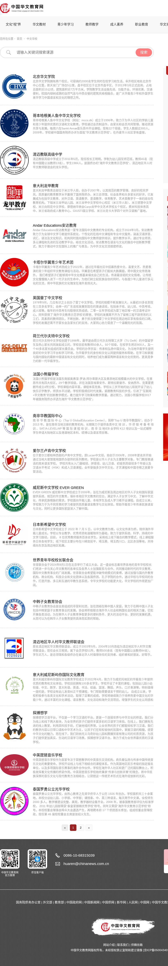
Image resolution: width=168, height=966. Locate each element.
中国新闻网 (92, 902)
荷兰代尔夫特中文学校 (51, 336)
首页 (19, 38)
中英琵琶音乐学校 (47, 755)
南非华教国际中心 (47, 416)
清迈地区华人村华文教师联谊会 (58, 642)
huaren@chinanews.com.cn (86, 864)
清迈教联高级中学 (47, 154)
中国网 (144, 902)
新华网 (121, 902)
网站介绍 (109, 944)
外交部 (47, 902)
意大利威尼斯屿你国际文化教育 (58, 675)
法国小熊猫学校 (46, 374)
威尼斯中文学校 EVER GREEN (58, 488)
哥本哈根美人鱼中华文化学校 (57, 116)
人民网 (133, 902)
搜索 (144, 52)
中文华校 (32, 38)
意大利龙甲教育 (46, 186)
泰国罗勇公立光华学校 (51, 789)
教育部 (59, 902)
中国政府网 (74, 902)
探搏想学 (40, 713)
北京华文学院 (44, 77)
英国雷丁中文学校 (47, 298)
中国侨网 (108, 902)
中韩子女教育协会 (47, 602)
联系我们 (123, 944)
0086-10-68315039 (79, 855)
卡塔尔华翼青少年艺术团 (53, 262)
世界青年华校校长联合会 (53, 560)
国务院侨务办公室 (28, 902)
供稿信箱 (137, 944)
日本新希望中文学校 (49, 525)
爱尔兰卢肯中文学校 (49, 451)
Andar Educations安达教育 (55, 225)
